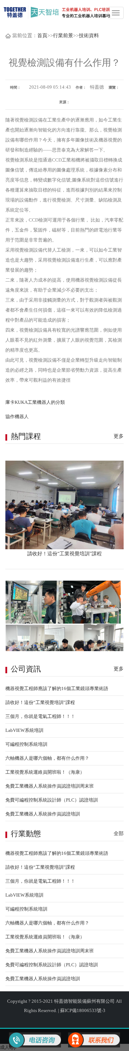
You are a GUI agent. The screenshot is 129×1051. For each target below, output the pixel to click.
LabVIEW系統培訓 (24, 730)
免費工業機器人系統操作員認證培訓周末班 (49, 786)
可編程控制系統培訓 (26, 744)
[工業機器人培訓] (57, 12)
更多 (119, 436)
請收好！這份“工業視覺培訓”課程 (40, 702)
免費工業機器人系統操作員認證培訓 (42, 814)
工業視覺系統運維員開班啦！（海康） (45, 772)
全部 (119, 833)
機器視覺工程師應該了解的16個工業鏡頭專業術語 (56, 688)
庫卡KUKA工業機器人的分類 (35, 402)
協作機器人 (17, 416)
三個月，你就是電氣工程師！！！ (40, 716)
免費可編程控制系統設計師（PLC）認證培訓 (51, 800)
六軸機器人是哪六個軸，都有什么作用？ (47, 758)
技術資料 (89, 35)
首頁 (42, 35)
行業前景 (63, 35)
